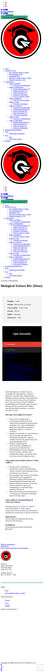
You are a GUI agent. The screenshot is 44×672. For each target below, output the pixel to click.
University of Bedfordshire (21, 85)
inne (6, 135)
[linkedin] (5, 10)
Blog (10, 137)
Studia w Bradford (15, 98)
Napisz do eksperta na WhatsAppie (14, 17)
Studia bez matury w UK (17, 80)
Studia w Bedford (14, 83)
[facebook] (1, 10)
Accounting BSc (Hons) (14, 374)
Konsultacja (9, 15)
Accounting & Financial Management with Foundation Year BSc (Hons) (20, 366)
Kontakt (7, 141)
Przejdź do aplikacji (9, 357)
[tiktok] (4, 10)
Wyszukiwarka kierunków (13, 130)
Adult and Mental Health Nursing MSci (19, 380)
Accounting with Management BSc (17, 378)
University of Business (20, 95)
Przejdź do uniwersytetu (11, 353)
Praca (6, 132)
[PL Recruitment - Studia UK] (21, 58)
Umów (22, 548)
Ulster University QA (20, 93)
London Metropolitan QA (21, 89)
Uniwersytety (9, 82)
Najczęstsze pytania (15, 139)
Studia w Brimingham (16, 87)
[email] (7, 10)
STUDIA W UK (10, 70)
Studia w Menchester (16, 120)
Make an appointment (8, 544)
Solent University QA (20, 91)
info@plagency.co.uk (8, 580)
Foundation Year (14, 76)
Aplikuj (3, 15)
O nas (7, 69)
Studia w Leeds (14, 102)
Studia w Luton (14, 117)
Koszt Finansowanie (15, 74)
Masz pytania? (8, 548)
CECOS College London (21, 96)
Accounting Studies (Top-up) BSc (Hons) (19, 376)
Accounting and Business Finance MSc (19, 369)
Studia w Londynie (15, 106)
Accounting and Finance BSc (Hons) (18, 372)
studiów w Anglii (27, 506)
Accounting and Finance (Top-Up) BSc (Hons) (21, 371)
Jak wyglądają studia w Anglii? (15, 593)
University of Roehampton (21, 107)
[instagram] (2, 10)
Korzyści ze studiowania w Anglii (20, 78)
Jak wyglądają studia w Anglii (18, 72)
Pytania (7, 600)
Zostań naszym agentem (17, 133)
